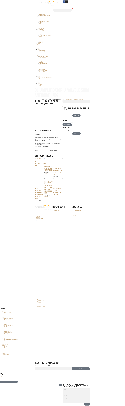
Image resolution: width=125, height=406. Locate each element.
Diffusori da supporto (42, 14)
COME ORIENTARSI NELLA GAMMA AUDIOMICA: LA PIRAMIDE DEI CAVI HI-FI (39, 193)
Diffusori (38, 10)
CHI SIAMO (39, 296)
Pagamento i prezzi (4, 377)
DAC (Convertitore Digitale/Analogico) (45, 38)
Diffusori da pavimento (43, 13)
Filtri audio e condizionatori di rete (45, 35)
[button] (62, 8)
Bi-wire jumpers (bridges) (43, 17)
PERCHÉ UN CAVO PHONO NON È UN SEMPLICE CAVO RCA (57, 171)
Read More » (46, 173)
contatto (38, 295)
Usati (40, 47)
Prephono (40, 34)
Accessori (38, 48)
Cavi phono (41, 23)
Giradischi (40, 78)
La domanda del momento (78, 99)
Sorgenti (38, 37)
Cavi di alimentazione (42, 18)
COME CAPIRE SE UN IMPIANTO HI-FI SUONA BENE (48, 168)
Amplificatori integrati (43, 31)
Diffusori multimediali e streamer (44, 15)
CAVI (38, 16)
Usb (39, 27)
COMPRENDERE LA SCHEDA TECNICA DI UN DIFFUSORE (57, 192)
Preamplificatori (42, 71)
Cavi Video (41, 64)
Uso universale (41, 28)
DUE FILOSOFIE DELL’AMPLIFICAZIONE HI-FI (40, 163)
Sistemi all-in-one (40, 43)
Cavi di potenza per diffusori (44, 21)
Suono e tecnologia (4, 376)
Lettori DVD (41, 42)
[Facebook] (64, 1)
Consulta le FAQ (67, 124)
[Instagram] (66, 1)
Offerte (38, 44)
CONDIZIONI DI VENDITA (41, 300)
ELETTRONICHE (40, 29)
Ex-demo (40, 45)
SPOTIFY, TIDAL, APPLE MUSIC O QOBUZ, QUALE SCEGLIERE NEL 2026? (48, 189)
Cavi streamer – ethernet (43, 24)
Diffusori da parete (42, 11)
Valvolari (40, 36)
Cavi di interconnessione (43, 20)
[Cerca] (64, 104)
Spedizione (3, 378)
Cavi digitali (41, 22)
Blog (37, 299)
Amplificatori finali (42, 30)
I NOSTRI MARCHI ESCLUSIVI (42, 298)
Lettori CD (41, 41)
